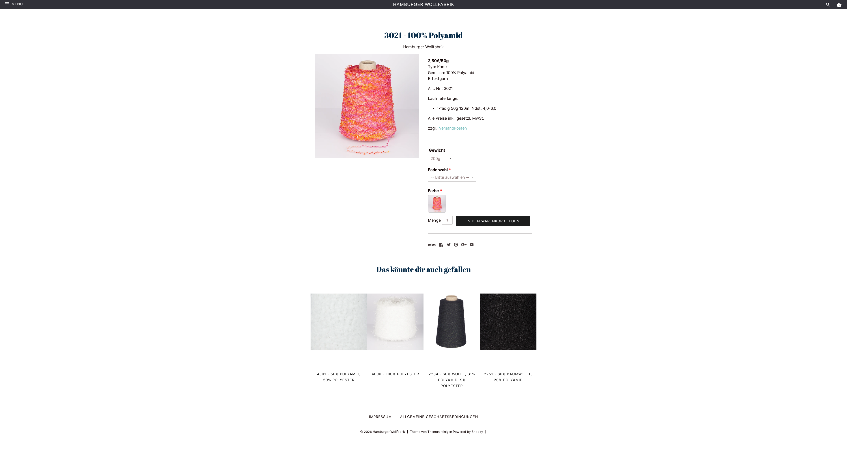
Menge (434, 220)
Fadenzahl (438, 169)
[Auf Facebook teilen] (441, 245)
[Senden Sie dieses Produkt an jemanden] (472, 245)
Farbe (433, 190)
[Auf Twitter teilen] (449, 245)
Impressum (380, 417)
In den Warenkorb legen (493, 221)
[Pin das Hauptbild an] (456, 245)
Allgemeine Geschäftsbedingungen (439, 417)
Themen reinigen (440, 431)
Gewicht (437, 150)
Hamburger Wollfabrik (423, 4)
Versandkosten (452, 128)
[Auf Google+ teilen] (464, 245)
